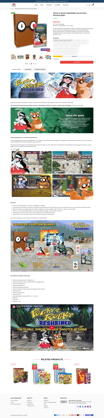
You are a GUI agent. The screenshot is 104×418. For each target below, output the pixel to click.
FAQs (45, 404)
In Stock (13, 13)
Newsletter (46, 400)
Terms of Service (14, 400)
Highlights (66, 5)
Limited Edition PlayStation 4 (81, 40)
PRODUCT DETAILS (16, 69)
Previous (12, 32)
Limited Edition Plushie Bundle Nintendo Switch (66, 51)
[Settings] (89, 5)
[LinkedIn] (90, 407)
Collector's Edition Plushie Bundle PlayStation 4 (66, 48)
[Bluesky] (85, 407)
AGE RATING (28, 69)
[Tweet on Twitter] (31, 63)
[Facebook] (80, 407)
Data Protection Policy (15, 404)
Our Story (29, 400)
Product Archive (30, 405)
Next (49, 32)
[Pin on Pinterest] (33, 63)
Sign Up (64, 401)
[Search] (87, 5)
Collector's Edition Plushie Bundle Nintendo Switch (66, 45)
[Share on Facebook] (29, 63)
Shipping (46, 405)
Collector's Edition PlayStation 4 (80, 43)
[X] (83, 407)
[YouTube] (88, 407)
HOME (36, 5)
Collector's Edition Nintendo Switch (63, 40)
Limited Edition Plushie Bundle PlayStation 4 (65, 53)
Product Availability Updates (50, 402)
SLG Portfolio (30, 404)
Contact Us (46, 407)
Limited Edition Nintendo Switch (62, 43)
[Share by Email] (35, 63)
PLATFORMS (57, 5)
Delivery (56, 59)
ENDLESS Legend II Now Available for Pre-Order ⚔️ (52, 1)
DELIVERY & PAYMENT (40, 69)
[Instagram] (78, 407)
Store (41, 5)
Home (12, 8)
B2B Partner (29, 402)
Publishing (49, 5)
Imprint (12, 402)
